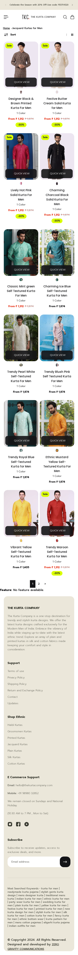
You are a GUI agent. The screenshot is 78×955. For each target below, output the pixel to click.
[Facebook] (18, 824)
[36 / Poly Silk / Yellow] (21, 540)
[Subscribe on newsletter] (65, 862)
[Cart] (72, 17)
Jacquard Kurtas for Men (27, 28)
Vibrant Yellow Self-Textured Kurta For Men (21, 551)
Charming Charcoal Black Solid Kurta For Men (57, 197)
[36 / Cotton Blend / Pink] (21, 183)
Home (6, 28)
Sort (13, 35)
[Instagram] (10, 824)
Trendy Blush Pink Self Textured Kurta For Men (57, 376)
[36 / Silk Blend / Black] (56, 183)
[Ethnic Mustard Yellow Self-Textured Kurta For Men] (57, 423)
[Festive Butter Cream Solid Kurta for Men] (57, 65)
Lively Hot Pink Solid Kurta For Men (21, 194)
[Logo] (39, 17)
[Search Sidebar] (65, 17)
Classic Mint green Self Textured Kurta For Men (21, 290)
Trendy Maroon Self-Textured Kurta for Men (57, 551)
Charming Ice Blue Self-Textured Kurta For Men (57, 290)
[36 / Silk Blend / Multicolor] (21, 92)
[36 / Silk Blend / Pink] (56, 365)
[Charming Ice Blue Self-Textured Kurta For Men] (57, 252)
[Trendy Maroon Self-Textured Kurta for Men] (57, 513)
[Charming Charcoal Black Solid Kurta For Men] (57, 156)
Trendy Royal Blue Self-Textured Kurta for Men (21, 461)
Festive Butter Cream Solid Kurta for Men (57, 103)
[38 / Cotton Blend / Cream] (56, 92)
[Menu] (6, 17)
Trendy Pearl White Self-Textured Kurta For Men (21, 376)
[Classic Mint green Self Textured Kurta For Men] (21, 252)
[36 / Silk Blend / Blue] (56, 279)
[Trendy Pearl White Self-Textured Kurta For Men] (21, 338)
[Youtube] (26, 824)
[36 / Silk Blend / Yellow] (56, 450)
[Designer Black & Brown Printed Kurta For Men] (21, 65)
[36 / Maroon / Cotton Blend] (56, 540)
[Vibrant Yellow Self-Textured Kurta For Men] (21, 513)
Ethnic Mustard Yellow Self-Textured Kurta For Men (57, 464)
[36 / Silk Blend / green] (21, 279)
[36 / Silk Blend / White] (21, 365)
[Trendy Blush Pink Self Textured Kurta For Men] (57, 338)
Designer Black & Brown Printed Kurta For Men (21, 103)
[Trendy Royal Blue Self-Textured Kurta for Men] (21, 423)
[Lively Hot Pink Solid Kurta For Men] (21, 156)
